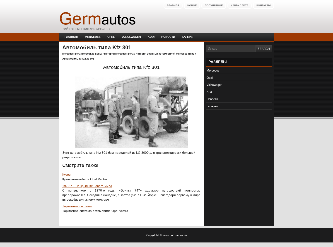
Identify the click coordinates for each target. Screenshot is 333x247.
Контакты (263, 5)
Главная (173, 5)
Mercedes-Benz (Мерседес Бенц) (82, 53)
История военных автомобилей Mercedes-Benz (165, 53)
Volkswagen (131, 36)
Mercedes (93, 36)
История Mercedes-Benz (119, 53)
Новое (192, 5)
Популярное (214, 5)
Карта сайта (239, 5)
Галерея (188, 36)
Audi (151, 36)
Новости (168, 36)
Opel (111, 36)
